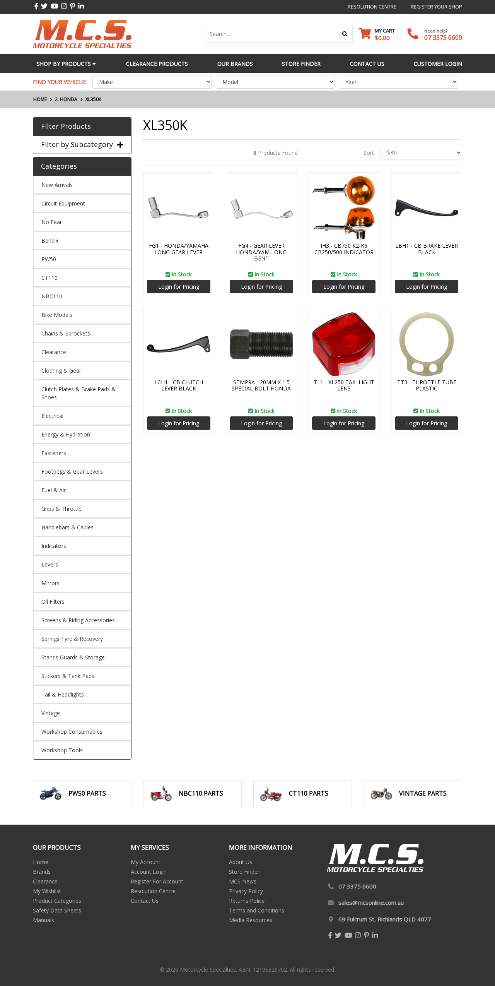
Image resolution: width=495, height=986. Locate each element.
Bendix (49, 240)
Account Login (149, 871)
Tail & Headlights (62, 694)
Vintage (50, 713)
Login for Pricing (178, 286)
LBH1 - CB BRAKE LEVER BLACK (426, 249)
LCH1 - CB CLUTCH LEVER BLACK (178, 385)
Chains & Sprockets (65, 333)
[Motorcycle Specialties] (82, 33)
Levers (49, 564)
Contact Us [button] (367, 63)
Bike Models (56, 314)
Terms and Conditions (256, 910)
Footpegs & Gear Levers (72, 471)
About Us (240, 862)
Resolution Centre (153, 891)
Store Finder (244, 871)
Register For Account (157, 881)
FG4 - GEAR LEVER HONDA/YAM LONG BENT (261, 252)
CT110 (49, 277)
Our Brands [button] (235, 63)
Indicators (53, 545)
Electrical (52, 415)
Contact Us (145, 900)
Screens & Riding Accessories (78, 620)
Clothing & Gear (61, 370)
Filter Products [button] (66, 126)
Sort (369, 152)
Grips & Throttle (61, 508)
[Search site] (345, 34)
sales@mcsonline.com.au (371, 902)
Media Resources (250, 920)
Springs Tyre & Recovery (72, 638)
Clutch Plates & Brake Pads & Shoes (78, 393)
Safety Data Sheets (57, 910)
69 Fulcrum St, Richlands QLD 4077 (384, 919)
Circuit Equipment (63, 203)
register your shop (436, 6)
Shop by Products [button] (64, 63)
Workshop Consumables (71, 731)
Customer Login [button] (438, 63)
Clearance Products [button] (157, 63)
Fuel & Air (53, 490)
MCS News (242, 881)
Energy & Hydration (65, 434)
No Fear (51, 222)
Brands (42, 871)
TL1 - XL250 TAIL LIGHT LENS (344, 385)
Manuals (43, 920)
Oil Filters (53, 601)
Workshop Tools (62, 750)
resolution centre (372, 6)
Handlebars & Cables (67, 527)
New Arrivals (57, 184)
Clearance (53, 352)
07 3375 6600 (443, 37)
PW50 (48, 259)
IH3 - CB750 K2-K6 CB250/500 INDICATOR (344, 249)
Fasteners (53, 453)
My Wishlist (47, 891)
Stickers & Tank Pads (67, 676)
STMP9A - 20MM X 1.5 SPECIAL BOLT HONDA (261, 385)
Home (40, 862)
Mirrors (50, 583)
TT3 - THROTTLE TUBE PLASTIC (426, 385)
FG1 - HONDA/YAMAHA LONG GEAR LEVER (178, 249)
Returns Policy (247, 900)
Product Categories (57, 900)
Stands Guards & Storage (73, 657)
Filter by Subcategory (77, 144)
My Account (145, 862)
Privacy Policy (246, 891)
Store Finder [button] (301, 63)
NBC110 (51, 296)
